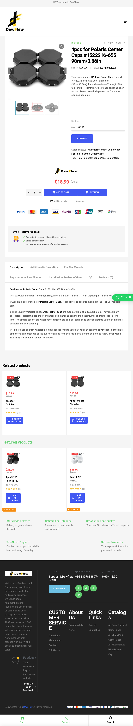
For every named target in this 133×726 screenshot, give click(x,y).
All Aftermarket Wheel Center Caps (102, 149)
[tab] (20, 267)
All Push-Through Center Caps (117, 627)
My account (55, 640)
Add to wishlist (60, 201)
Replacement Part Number (26, 277)
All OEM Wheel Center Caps (115, 637)
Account (66, 722)
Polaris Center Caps (102, 77)
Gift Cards (54, 650)
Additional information (44, 267)
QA (90, 277)
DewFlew (14, 289)
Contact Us (94, 630)
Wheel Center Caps (110, 158)
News (72, 630)
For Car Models (73, 267)
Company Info (76, 625)
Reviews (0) (106, 277)
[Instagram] (93, 588)
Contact (53, 645)
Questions (54, 635)
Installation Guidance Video (66, 277)
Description (17, 267)
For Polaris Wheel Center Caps (87, 153)
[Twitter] (86, 588)
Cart (22, 722)
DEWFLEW (83, 68)
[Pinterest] (78, 594)
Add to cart (62, 192)
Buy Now (94, 192)
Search (92, 625)
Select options (16, 420)
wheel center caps (52, 312)
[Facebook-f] (78, 588)
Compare (82, 138)
